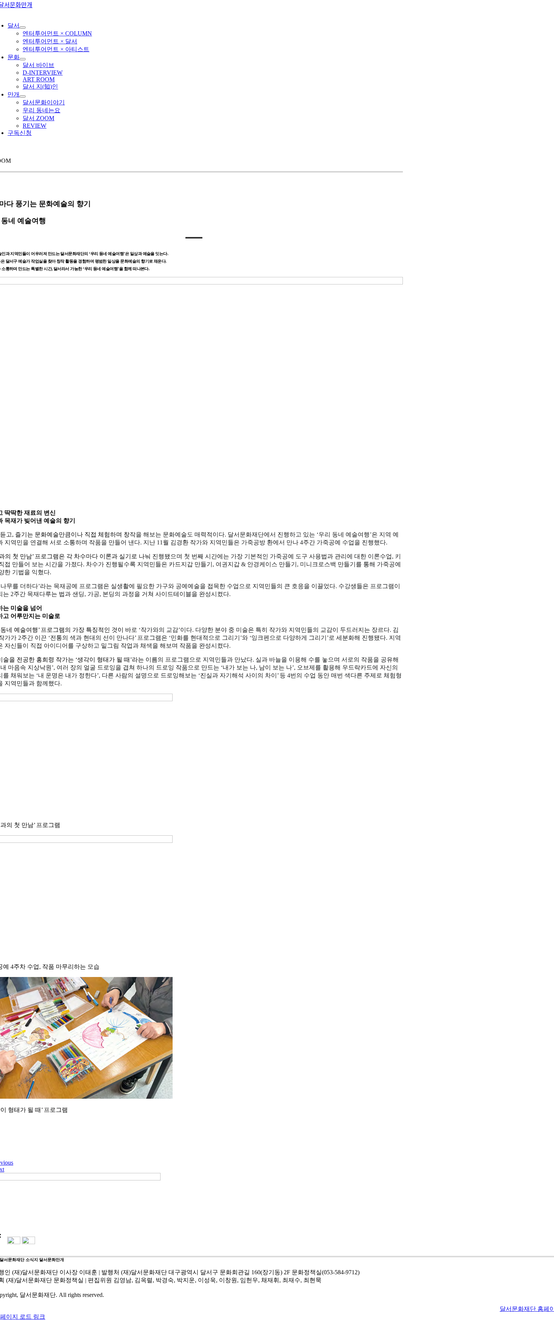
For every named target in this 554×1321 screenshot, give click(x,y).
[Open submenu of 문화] (23, 59)
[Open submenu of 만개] (23, 96)
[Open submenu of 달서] (23, 27)
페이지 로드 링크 (22, 1316)
